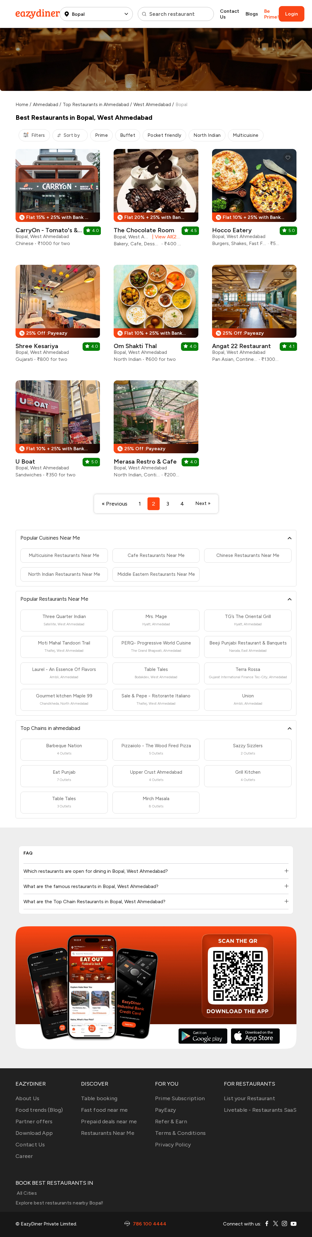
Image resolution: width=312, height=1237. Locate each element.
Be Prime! (271, 14)
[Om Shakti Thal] (156, 316)
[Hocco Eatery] (254, 200)
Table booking (99, 1098)
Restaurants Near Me (107, 1133)
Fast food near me (104, 1110)
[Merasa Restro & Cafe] (156, 431)
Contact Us (229, 14)
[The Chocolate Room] (156, 200)
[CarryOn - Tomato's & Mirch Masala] (58, 200)
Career (24, 1156)
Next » (203, 503)
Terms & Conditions (180, 1133)
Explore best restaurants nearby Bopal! (60, 1203)
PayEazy (165, 1110)
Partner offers (34, 1121)
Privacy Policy (173, 1144)
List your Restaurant (249, 1098)
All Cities (26, 1193)
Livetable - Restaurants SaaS (260, 1110)
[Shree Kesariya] (58, 316)
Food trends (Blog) (39, 1110)
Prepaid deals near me (109, 1121)
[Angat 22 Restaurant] (254, 316)
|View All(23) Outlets (166, 237)
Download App (34, 1133)
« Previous (114, 503)
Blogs (252, 14)
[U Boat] (58, 431)
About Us (27, 1098)
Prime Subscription (180, 1098)
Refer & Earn (171, 1121)
